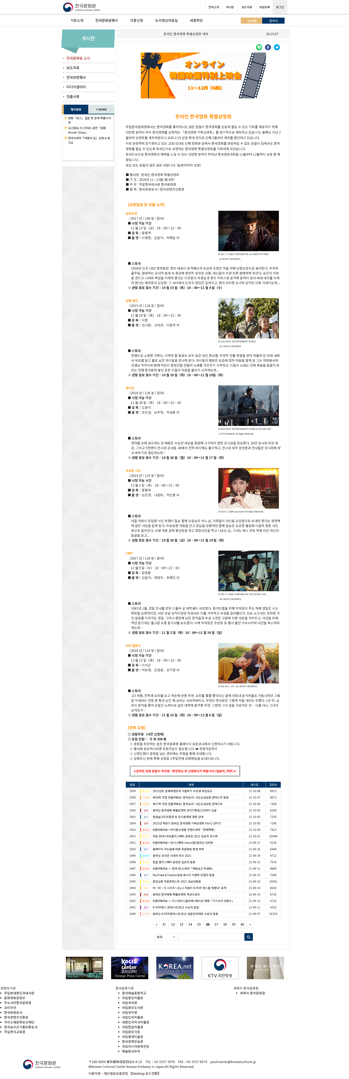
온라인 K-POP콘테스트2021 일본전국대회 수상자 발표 (185, 914)
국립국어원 (129, 1002)
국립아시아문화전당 (135, 1046)
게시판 (230, 7)
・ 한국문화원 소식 (76, 58)
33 (181, 924)
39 (233, 924)
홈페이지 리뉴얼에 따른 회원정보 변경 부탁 (178, 849)
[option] (85, 968)
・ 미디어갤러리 (74, 86)
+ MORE (101, 109)
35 (199, 924)
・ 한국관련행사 (74, 77)
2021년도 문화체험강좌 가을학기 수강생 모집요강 (182, 791)
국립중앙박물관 (132, 997)
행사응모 (76, 109)
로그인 (280, 7)
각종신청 (136, 20)
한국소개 (213, 7)
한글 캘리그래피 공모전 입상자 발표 (174, 862)
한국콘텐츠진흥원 (16, 1017)
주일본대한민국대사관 (19, 992)
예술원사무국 (131, 1051)
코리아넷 (10, 1007)
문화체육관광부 (14, 997)
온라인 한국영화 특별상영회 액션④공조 (176, 894)
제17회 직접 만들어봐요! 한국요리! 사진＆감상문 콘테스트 (188, 804)
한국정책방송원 (132, 1041)
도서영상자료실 (166, 20)
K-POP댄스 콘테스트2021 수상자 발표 (176, 907)
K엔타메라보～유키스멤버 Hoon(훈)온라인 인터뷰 (183, 843)
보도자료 (247, 7)
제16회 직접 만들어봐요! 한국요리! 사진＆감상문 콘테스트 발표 (191, 797)
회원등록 (264, 7)
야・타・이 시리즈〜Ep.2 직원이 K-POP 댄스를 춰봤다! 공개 (189, 888)
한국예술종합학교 (134, 992)
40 (242, 924)
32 (173, 924)
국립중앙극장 (131, 1031)
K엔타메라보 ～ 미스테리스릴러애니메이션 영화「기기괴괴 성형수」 (193, 901)
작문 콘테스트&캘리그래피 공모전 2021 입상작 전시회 (185, 836)
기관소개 (76, 20)
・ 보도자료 (70, 67)
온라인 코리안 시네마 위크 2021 (172, 856)
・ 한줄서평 (70, 96)
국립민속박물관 (132, 1017)
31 (164, 924)
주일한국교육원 (14, 1031)
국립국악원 (129, 1012)
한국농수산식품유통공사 (20, 1026)
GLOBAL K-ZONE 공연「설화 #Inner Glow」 (87, 130)
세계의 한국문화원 (252, 992)
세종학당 (196, 20)
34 (190, 924)
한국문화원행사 (106, 20)
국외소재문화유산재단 (19, 1022)
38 (225, 924)
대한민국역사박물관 (135, 1022)
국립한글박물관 (132, 1026)
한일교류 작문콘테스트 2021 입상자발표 (177, 881)
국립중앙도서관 (132, 1007)
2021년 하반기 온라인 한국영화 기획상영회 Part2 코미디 (187, 823)
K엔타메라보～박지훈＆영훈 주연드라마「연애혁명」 (185, 830)
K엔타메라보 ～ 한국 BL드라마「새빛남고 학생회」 (183, 868)
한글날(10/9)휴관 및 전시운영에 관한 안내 (178, 817)
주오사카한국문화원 (17, 1002)
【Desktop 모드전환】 (145, 1073)
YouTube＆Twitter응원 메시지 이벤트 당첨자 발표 (183, 875)
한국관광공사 (13, 1012)
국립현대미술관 (132, 1036)
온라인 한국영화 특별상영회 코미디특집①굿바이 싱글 (185, 810)
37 (216, 924)
